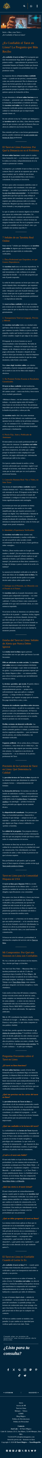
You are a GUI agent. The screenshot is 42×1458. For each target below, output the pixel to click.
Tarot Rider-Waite (19, 982)
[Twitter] (14, 1370)
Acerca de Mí (21, 1405)
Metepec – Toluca (21, 1411)
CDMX (21, 1413)
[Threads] (19, 1451)
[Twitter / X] (23, 1451)
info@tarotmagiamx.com (25, 1437)
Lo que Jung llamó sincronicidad (13, 193)
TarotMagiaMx (35, 1442)
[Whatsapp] (31, 6)
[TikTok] (19, 1375)
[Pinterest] (36, 1370)
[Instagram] (25, 1370)
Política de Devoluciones (21, 1419)
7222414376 (12, 1437)
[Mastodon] (30, 1370)
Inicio (21, 1403)
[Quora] (19, 1370)
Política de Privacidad (21, 1422)
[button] (24, 6)
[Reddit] (25, 1375)
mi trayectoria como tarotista (26, 1044)
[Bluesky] (32, 1451)
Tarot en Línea (21, 1408)
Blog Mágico (21, 1416)
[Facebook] (8, 1370)
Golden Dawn (22, 799)
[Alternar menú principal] (37, 6)
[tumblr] (29, 1451)
